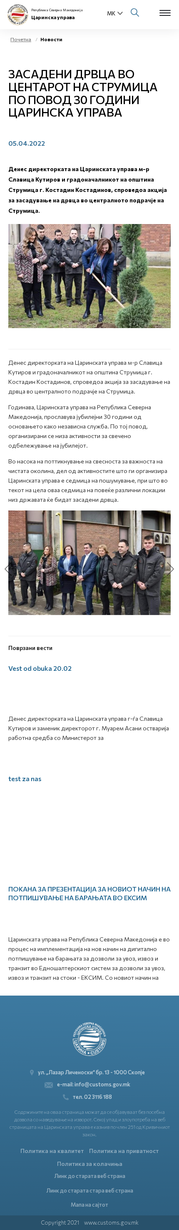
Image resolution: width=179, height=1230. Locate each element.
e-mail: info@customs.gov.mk (93, 1084)
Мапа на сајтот (89, 1204)
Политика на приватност (124, 1150)
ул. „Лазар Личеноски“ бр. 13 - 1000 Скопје (91, 1072)
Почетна (20, 39)
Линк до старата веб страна (89, 1176)
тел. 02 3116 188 (92, 1096)
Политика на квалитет (52, 1150)
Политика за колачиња (89, 1163)
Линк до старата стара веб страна (89, 1190)
